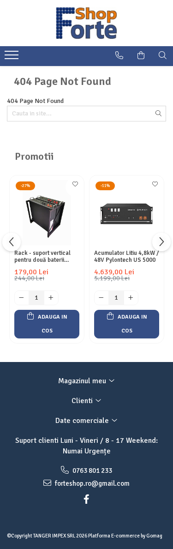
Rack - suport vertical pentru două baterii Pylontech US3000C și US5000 (43, 257)
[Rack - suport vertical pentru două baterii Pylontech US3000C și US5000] (46, 212)
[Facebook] (86, 499)
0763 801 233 (91, 470)
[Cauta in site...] (162, 55)
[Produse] (13, 58)
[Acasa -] (86, 23)
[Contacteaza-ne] (119, 55)
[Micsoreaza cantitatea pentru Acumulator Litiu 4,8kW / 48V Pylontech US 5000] (101, 297)
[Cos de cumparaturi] (141, 55)
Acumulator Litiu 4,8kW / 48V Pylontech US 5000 (126, 257)
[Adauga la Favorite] (75, 187)
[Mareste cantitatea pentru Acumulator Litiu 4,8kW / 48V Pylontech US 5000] (131, 297)
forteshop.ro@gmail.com (92, 483)
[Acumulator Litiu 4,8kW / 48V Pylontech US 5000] (126, 212)
